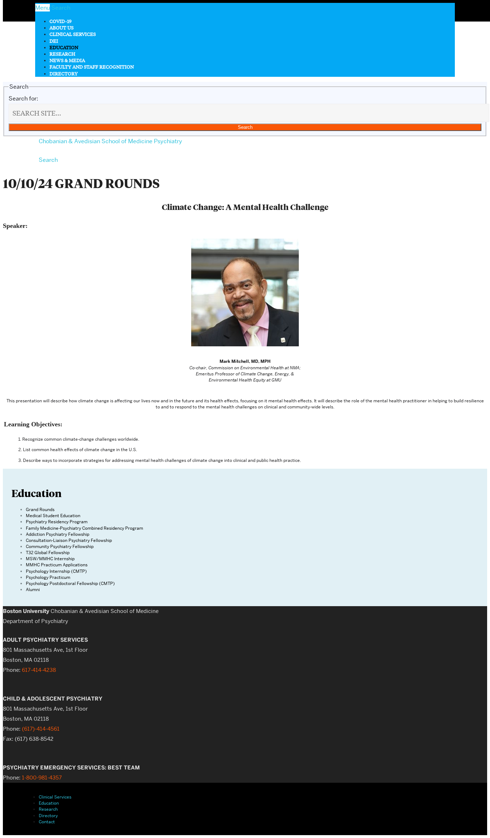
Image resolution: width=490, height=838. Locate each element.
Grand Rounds (40, 509)
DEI (54, 40)
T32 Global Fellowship (48, 552)
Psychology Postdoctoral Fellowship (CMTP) (70, 583)
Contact (47, 821)
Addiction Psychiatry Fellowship (57, 534)
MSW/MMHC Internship (50, 558)
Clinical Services (73, 34)
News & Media (67, 60)
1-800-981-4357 (42, 777)
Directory (64, 73)
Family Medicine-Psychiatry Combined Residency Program (84, 528)
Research (62, 53)
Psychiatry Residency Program (57, 521)
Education (64, 47)
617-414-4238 (39, 670)
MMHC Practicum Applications (57, 564)
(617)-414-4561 (41, 728)
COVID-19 (60, 21)
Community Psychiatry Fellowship (60, 546)
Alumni (33, 589)
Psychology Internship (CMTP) (56, 571)
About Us (62, 27)
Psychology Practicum (48, 577)
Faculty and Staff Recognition (92, 66)
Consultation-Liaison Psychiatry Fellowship (69, 540)
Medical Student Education (53, 515)
